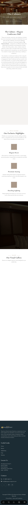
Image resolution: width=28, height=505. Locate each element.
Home (8, 21)
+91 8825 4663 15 (7, 479)
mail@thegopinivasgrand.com (9, 481)
